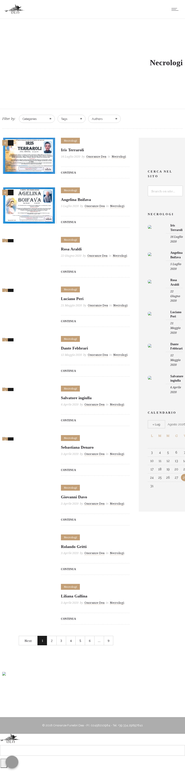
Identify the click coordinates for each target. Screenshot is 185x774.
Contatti (109, 707)
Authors (97, 119)
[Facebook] (86, 690)
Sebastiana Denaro (77, 447)
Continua (68, 172)
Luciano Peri (72, 298)
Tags (64, 119)
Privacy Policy (150, 707)
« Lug (156, 424)
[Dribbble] (75, 690)
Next (28, 641)
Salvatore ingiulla (76, 398)
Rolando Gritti (74, 546)
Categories (30, 119)
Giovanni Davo (74, 497)
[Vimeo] (109, 690)
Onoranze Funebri (52, 707)
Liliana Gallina (74, 596)
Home (29, 707)
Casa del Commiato (84, 707)
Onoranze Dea (96, 156)
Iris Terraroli (72, 150)
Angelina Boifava (76, 199)
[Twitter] (98, 690)
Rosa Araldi (71, 249)
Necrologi (127, 707)
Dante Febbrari (74, 348)
